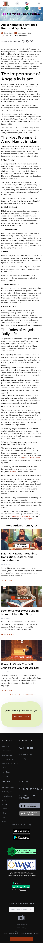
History (4, 813)
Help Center (6, 772)
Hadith (4, 809)
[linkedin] (38, 788)
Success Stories (7, 759)
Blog (4, 768)
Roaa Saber (9, 33)
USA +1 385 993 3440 (26, 754)
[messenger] (28, 748)
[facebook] (20, 788)
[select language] (29, 3)
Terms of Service (21, 924)
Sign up (13, 472)
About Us (5, 747)
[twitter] (31, 788)
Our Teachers (7, 755)
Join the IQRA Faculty (10, 763)
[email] (31, 748)
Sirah (4, 821)
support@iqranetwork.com (28, 759)
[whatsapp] (24, 748)
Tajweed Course (8, 788)
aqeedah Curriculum (31, 458)
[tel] (20, 748)
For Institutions (7, 751)
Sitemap (5, 776)
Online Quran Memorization (7, 794)
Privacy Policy (21, 928)
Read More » (7, 581)
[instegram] (24, 788)
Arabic (4, 800)
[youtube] (34, 788)
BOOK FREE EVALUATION (21, 939)
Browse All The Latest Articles (21, 695)
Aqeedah (5, 804)
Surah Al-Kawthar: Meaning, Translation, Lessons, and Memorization (19, 557)
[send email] (31, 909)
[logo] (21, 918)
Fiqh (3, 817)
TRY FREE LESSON (21, 717)
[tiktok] (41, 788)
